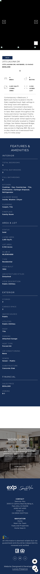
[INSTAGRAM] (15, 558)
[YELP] (25, 558)
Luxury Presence (20, 569)
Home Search (20, 528)
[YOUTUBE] (20, 558)
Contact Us (20, 466)
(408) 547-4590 (20, 508)
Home (20, 521)
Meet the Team (20, 523)
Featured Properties (20, 526)
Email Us (20, 511)
